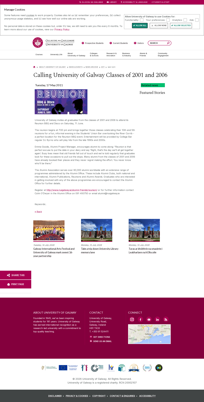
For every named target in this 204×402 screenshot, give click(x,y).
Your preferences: (155, 19)
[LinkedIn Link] (157, 319)
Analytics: (177, 19)
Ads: (191, 19)
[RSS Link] (166, 319)
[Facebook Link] (140, 319)
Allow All (141, 25)
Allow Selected (182, 25)
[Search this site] (168, 43)
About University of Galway (52, 67)
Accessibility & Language (135, 2)
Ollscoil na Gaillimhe (92, 2)
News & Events (76, 67)
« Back (38, 211)
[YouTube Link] (149, 319)
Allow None (160, 25)
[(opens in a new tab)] (60, 370)
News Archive (91, 67)
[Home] (34, 67)
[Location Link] (149, 342)
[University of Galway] (53, 42)
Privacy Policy (61, 29)
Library (113, 2)
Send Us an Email (102, 341)
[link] (59, 368)
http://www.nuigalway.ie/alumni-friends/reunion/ (71, 190)
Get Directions (101, 337)
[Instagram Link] (132, 319)
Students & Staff (160, 2)
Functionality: (132, 19)
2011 (102, 67)
